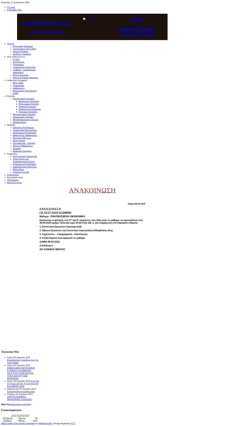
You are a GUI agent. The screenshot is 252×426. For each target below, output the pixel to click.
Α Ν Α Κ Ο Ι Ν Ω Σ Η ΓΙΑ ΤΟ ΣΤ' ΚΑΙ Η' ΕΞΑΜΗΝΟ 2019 (23, 384)
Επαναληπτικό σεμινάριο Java (21, 391)
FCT (73, 423)
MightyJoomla (45, 423)
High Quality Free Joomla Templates (18, 423)
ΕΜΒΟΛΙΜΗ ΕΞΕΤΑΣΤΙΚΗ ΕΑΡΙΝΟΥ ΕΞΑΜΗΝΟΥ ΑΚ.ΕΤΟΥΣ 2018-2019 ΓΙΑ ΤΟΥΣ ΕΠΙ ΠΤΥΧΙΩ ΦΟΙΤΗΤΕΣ (21, 373)
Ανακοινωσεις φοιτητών (20, 404)
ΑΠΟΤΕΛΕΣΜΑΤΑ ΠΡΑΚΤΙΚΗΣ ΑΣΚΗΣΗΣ (19, 398)
